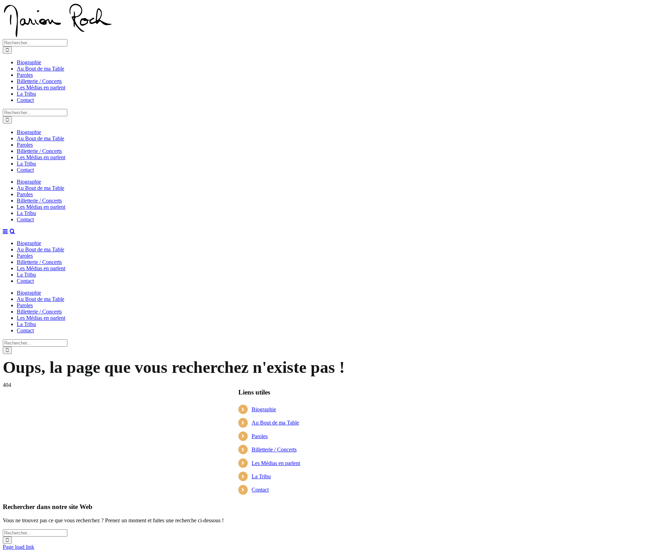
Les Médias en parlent (276, 463)
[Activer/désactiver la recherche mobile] (12, 231)
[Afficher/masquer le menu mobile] (5, 231)
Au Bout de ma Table (275, 423)
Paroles (260, 436)
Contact (260, 490)
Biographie (264, 409)
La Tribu (261, 476)
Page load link (18, 547)
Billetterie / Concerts (274, 449)
